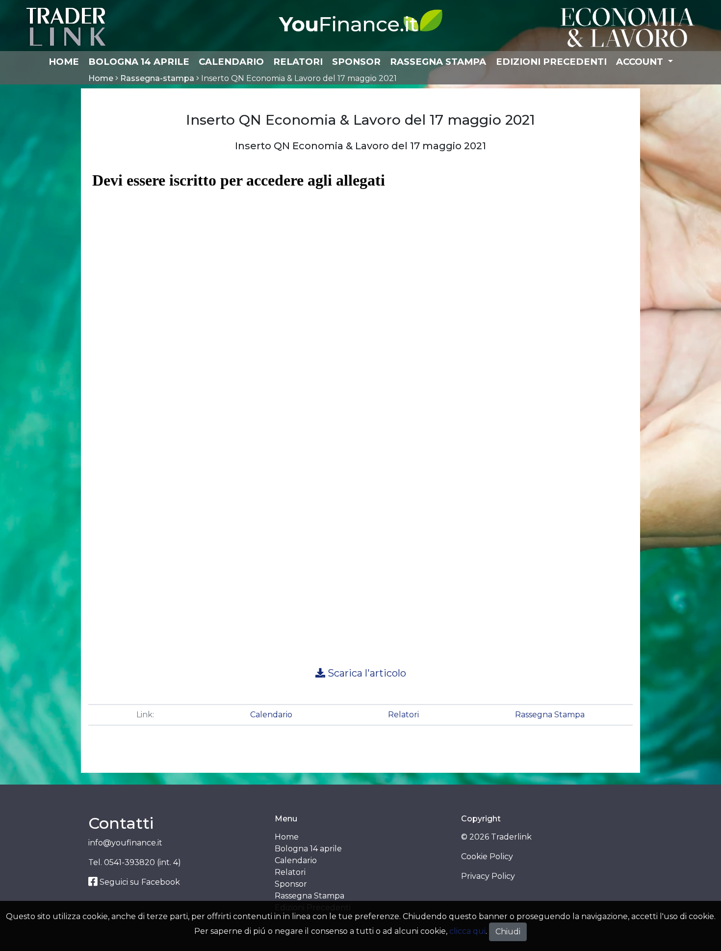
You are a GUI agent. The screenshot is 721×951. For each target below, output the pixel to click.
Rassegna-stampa (157, 78)
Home (64, 61)
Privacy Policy (488, 876)
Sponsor (356, 61)
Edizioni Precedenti (551, 61)
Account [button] (641, 61)
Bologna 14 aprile (138, 61)
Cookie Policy (487, 856)
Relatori (298, 61)
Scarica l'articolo (365, 673)
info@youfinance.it (125, 842)
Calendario (231, 61)
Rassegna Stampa (438, 61)
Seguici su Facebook (139, 882)
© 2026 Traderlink (496, 837)
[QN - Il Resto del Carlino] (628, 26)
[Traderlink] (65, 26)
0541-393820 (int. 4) (142, 862)
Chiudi (507, 931)
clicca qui (467, 931)
